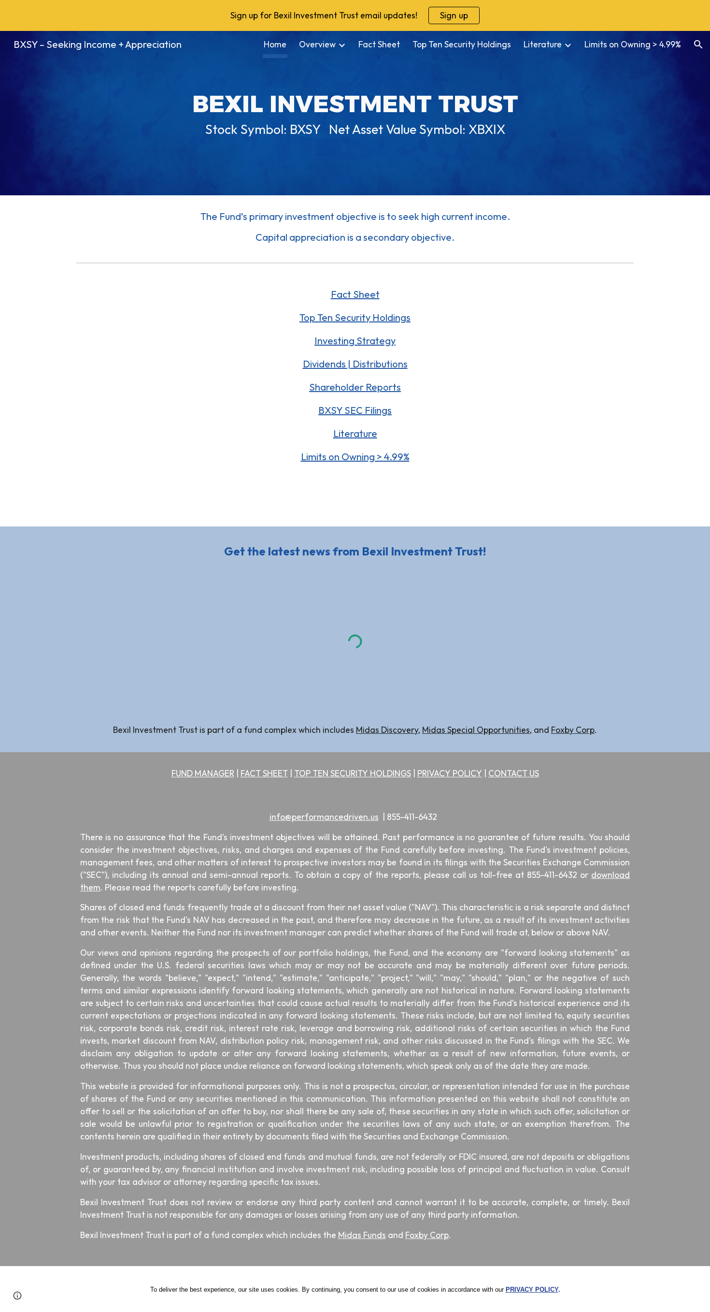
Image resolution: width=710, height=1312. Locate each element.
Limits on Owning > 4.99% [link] (632, 44)
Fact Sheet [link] (379, 44)
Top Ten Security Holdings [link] (461, 44)
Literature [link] (543, 44)
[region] (355, 15)
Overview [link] (317, 44)
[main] (355, 113)
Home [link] (275, 44)
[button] (698, 44)
